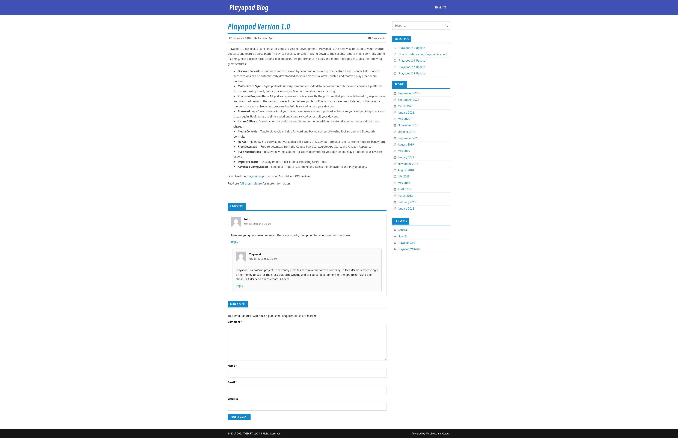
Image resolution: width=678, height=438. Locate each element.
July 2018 (404, 176)
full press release (251, 183)
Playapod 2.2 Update (412, 73)
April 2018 (404, 189)
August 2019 (406, 144)
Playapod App (265, 38)
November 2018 (408, 164)
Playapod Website (409, 249)
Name (232, 365)
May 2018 (404, 183)
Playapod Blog (248, 8)
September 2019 (408, 138)
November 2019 (408, 125)
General (403, 230)
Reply (234, 242)
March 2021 (405, 106)
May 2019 (404, 151)
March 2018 (405, 196)
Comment (235, 321)
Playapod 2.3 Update (412, 67)
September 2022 (408, 100)
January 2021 (406, 112)
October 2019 (406, 132)
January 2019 (406, 157)
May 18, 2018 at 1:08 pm (257, 223)
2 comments (378, 38)
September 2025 (408, 93)
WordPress (431, 433)
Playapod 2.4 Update (412, 60)
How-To (402, 236)
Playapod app (255, 176)
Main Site (440, 7)
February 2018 (407, 202)
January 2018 (406, 208)
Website (233, 398)
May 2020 (404, 119)
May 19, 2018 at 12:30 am (263, 258)
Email (232, 382)
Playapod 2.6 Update (412, 48)
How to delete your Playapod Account (423, 54)
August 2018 (406, 170)
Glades (446, 433)
